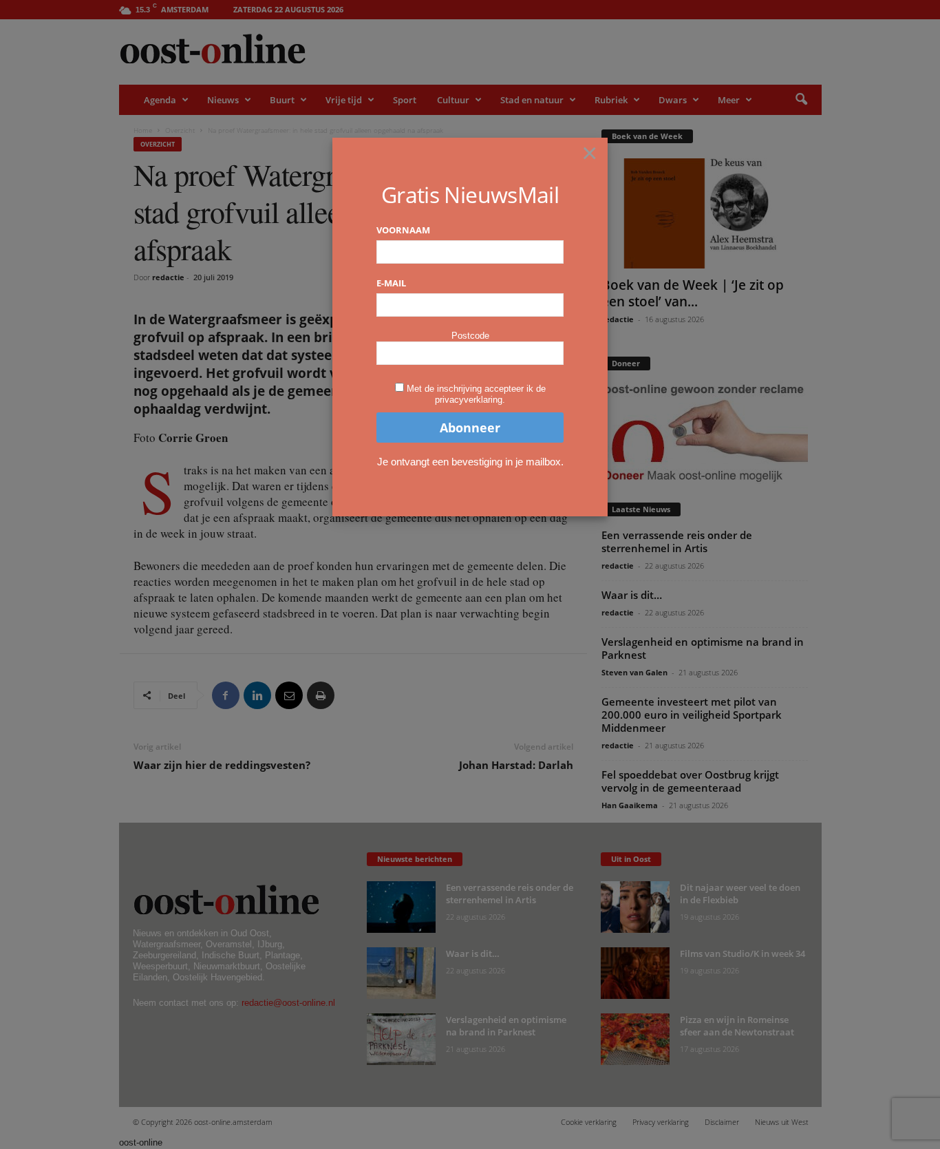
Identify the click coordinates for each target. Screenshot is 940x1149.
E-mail (391, 282)
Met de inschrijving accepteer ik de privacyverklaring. (476, 394)
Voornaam (403, 229)
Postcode (470, 335)
